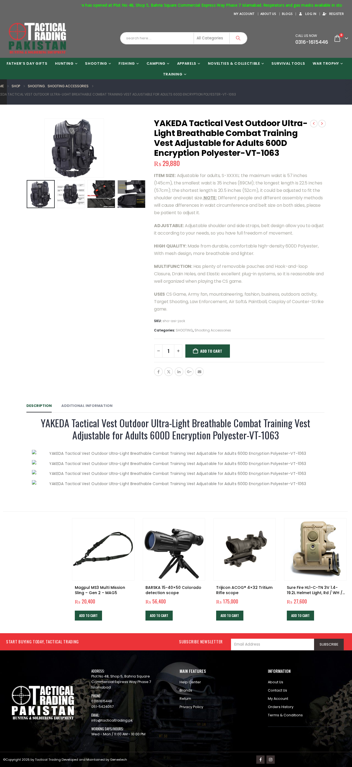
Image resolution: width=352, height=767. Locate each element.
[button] (24, 148)
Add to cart (211, 351)
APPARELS (186, 63)
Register (336, 14)
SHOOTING (96, 63)
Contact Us (277, 690)
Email (199, 371)
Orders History (280, 707)
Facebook (158, 371)
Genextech (118, 759)
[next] (322, 123)
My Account (244, 14)
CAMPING (156, 63)
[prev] (314, 123)
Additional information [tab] (86, 405)
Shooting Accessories (212, 330)
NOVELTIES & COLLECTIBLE (234, 63)
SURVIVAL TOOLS (288, 63)
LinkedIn (179, 371)
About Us (268, 14)
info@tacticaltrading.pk (112, 720)
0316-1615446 (311, 42)
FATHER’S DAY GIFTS (27, 63)
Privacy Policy (191, 707)
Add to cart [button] (88, 615)
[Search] (238, 38)
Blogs (287, 14)
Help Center (190, 682)
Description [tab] (39, 405)
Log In (310, 14)
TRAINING (173, 74)
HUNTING (64, 63)
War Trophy (326, 63)
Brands (186, 690)
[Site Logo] (37, 38)
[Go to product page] (103, 549)
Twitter (168, 371)
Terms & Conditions (285, 715)
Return (185, 698)
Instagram (270, 759)
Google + (189, 371)
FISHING (127, 63)
